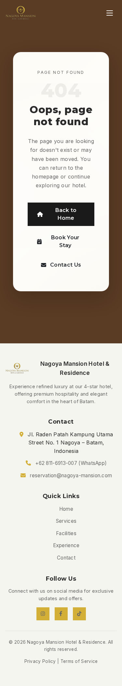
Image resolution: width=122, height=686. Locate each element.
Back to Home (66, 214)
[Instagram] (42, 613)
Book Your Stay (65, 241)
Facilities (66, 533)
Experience (66, 545)
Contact (66, 558)
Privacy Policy (40, 661)
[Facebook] (61, 613)
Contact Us (65, 265)
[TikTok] (79, 613)
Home (66, 509)
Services (66, 521)
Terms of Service (79, 661)
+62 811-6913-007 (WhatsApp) (71, 463)
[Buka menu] (109, 13)
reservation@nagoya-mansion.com (71, 475)
